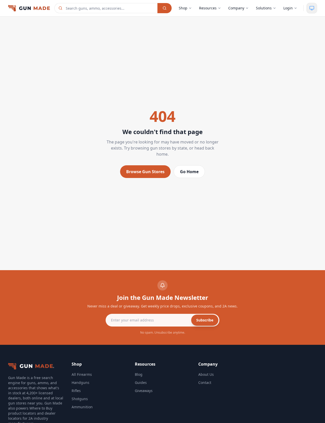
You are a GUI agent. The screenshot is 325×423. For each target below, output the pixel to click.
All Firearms (82, 374)
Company (236, 8)
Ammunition (82, 406)
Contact (204, 382)
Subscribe (204, 320)
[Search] (164, 8)
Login (288, 8)
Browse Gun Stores (145, 171)
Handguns (80, 382)
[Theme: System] (312, 8)
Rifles (76, 390)
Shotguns (80, 398)
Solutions (264, 8)
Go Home (189, 171)
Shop (183, 8)
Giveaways (144, 390)
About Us (206, 374)
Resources (208, 8)
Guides (141, 382)
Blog (138, 374)
